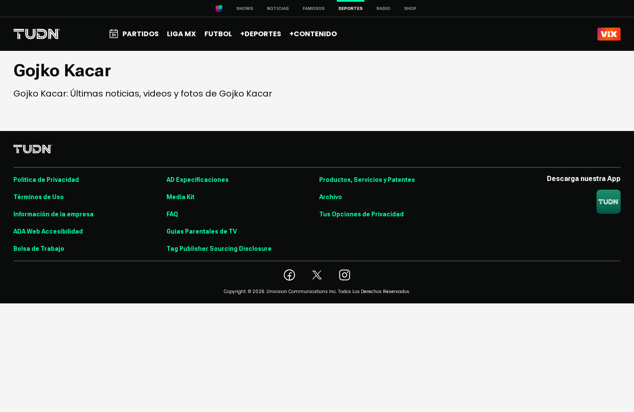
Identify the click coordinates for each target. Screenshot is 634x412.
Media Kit (180, 197)
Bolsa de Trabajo (38, 248)
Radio (383, 8)
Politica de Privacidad (46, 179)
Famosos (314, 8)
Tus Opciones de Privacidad (361, 214)
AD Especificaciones (197, 179)
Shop (410, 8)
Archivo (330, 197)
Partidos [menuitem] (140, 34)
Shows (244, 8)
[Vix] (609, 34)
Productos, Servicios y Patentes (367, 179)
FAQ (172, 214)
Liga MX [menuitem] (181, 34)
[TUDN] (36, 34)
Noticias (278, 8)
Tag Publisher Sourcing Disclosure (219, 248)
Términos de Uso (38, 197)
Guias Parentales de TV (201, 231)
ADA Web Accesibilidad (48, 231)
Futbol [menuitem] (218, 34)
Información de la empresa (53, 214)
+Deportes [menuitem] (260, 34)
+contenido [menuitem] (313, 34)
